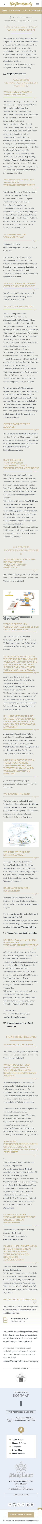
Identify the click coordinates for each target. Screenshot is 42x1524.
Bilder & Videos (18, 1453)
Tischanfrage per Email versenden (22, 933)
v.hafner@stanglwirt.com (14, 1017)
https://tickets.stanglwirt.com (16, 686)
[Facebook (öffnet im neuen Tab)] (10, 1505)
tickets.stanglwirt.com (13, 640)
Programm (14, 10)
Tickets (26, 10)
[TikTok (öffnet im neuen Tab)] (23, 1505)
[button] (37, 3)
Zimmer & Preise (19, 1443)
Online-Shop (17, 1450)
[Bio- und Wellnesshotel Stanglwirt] (21, 4)
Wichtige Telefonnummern (21, 1412)
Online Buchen (18, 1439)
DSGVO (28, 1169)
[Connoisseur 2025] (21, 1377)
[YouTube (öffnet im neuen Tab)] (28, 1505)
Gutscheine (16, 1446)
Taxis (25, 807)
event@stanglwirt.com (26, 927)
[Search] (4, 4)
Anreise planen (21, 1495)
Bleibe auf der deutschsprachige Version (22, 1520)
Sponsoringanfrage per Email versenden (20, 1025)
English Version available (21, 1515)
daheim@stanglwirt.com (14, 1361)
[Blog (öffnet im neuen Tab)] (32, 1505)
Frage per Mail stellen (16, 73)
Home (4, 10)
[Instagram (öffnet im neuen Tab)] (14, 1505)
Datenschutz (8, 1208)
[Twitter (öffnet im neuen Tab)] (19, 1505)
